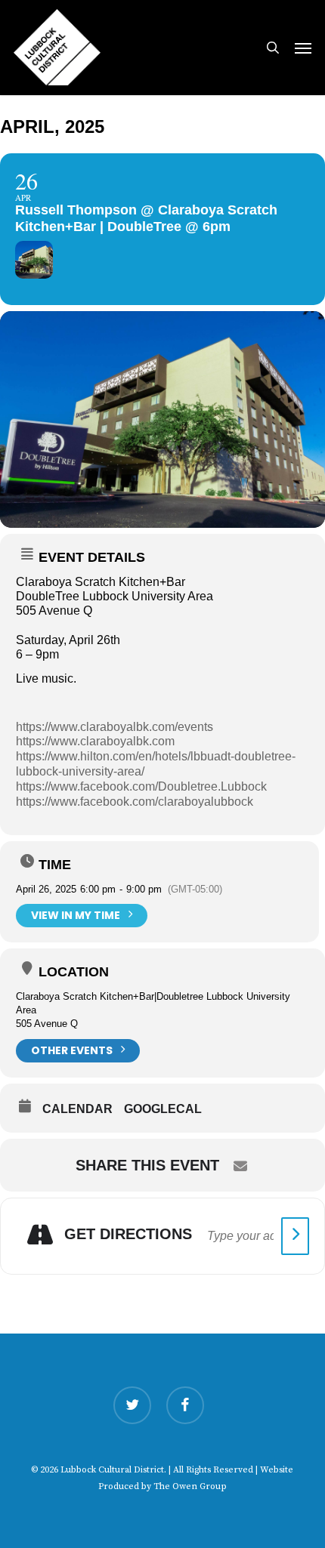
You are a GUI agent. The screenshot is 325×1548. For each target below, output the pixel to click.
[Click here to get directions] (295, 1236)
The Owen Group (190, 1486)
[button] (303, 47)
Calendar (77, 1108)
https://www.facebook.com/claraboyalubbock (134, 801)
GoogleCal (163, 1108)
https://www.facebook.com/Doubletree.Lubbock (141, 786)
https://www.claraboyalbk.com (95, 741)
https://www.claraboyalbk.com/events (114, 726)
